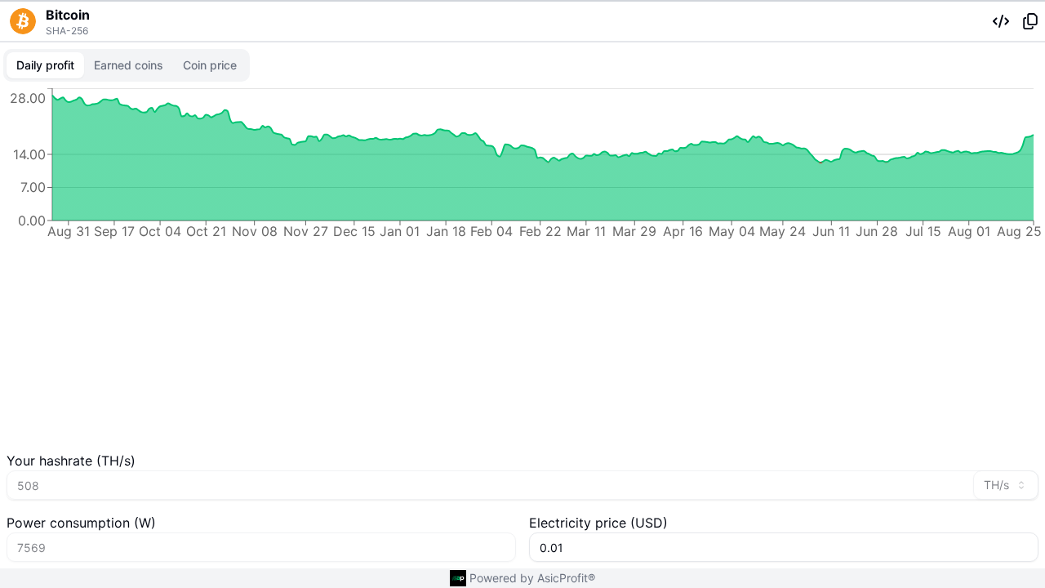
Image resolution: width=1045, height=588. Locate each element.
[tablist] (126, 65)
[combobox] (1005, 485)
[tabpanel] (522, 268)
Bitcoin (68, 15)
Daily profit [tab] (45, 65)
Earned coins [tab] (128, 65)
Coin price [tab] (210, 65)
